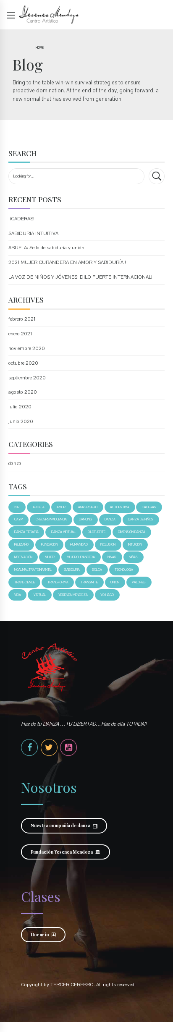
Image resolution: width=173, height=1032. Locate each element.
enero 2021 (20, 333)
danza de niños (140, 519)
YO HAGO (107, 595)
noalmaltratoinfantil (33, 569)
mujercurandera (81, 557)
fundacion (49, 544)
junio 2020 (20, 421)
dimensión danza (131, 532)
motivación (23, 557)
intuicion (135, 544)
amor (61, 507)
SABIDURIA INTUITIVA (33, 233)
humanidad (79, 544)
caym (18, 519)
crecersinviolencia (51, 519)
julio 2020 (19, 406)
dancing (85, 519)
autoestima (119, 507)
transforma (57, 582)
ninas (111, 557)
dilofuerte (96, 532)
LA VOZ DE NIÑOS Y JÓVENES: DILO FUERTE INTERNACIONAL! (80, 277)
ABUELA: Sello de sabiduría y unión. (47, 247)
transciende (24, 582)
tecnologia (124, 569)
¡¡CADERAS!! (22, 218)
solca (97, 569)
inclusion (107, 544)
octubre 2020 (23, 363)
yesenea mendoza (73, 595)
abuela (39, 507)
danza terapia (26, 532)
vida (17, 595)
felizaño (21, 544)
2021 (17, 507)
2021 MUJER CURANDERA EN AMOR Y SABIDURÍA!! (67, 262)
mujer (50, 557)
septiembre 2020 (27, 377)
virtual (40, 595)
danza (14, 463)
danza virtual (63, 532)
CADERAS (149, 507)
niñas (133, 557)
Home (40, 48)
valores (139, 582)
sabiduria (72, 569)
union (114, 582)
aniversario (87, 507)
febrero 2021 (21, 319)
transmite (89, 582)
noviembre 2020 (26, 348)
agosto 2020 (22, 392)
